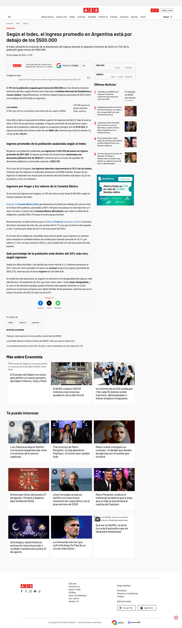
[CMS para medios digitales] (132, 622)
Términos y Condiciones (127, 593)
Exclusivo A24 (61, 17)
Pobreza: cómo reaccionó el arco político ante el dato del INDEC (34, 336)
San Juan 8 (74, 598)
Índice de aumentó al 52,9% (63, 221)
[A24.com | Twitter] (26, 591)
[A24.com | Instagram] (30, 591)
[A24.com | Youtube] (35, 591)
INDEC (18, 23)
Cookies (120, 596)
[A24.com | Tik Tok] (39, 591)
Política (72, 17)
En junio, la (22, 204)
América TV (74, 601)
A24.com (73, 583)
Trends (142, 17)
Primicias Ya (103, 17)
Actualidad (92, 17)
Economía (81, 17)
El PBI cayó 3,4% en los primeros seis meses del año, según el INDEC (36, 111)
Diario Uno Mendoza (78, 595)
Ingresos (25, 23)
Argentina (35, 323)
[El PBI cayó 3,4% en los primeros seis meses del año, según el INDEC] (82, 108)
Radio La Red (167, 10)
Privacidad (121, 590)
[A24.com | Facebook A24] (21, 591)
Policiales (113, 17)
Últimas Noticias (47, 17)
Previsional (124, 17)
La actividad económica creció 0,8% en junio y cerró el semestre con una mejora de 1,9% (44, 346)
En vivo (154, 10)
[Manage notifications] (176, 618)
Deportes (134, 17)
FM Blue (72, 592)
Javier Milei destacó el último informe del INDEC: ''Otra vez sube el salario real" (40, 341)
